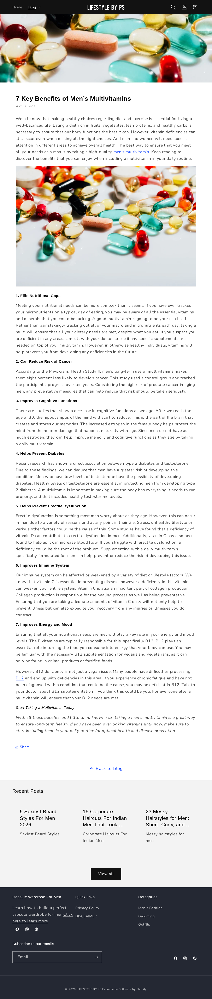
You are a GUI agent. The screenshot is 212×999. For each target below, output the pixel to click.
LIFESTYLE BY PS (89, 989)
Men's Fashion (150, 908)
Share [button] (25, 746)
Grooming (146, 916)
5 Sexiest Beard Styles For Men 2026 (38, 818)
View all (106, 873)
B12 (20, 678)
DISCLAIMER (86, 916)
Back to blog (109, 768)
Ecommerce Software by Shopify (124, 989)
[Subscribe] (96, 957)
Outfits (144, 924)
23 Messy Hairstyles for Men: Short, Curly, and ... (168, 818)
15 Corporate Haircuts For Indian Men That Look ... (105, 818)
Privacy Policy (87, 908)
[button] (34, 7)
